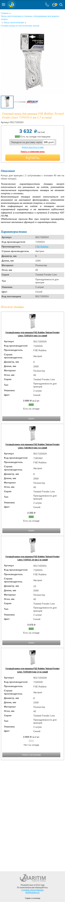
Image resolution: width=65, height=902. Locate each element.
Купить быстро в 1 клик (33, 147)
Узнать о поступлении (31, 755)
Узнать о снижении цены (33, 151)
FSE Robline (41, 246)
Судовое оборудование (32, 890)
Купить (33, 157)
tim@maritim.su (33, 892)
